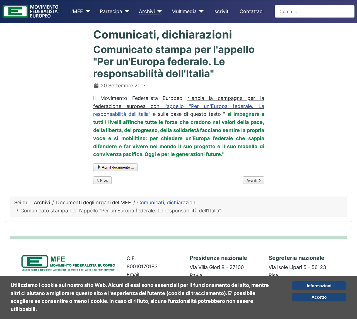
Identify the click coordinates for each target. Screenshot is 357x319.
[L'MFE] (86, 11)
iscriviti (221, 11)
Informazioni (319, 285)
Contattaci (252, 11)
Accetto (319, 297)
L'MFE (76, 11)
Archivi (147, 11)
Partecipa (111, 11)
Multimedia (184, 11)
